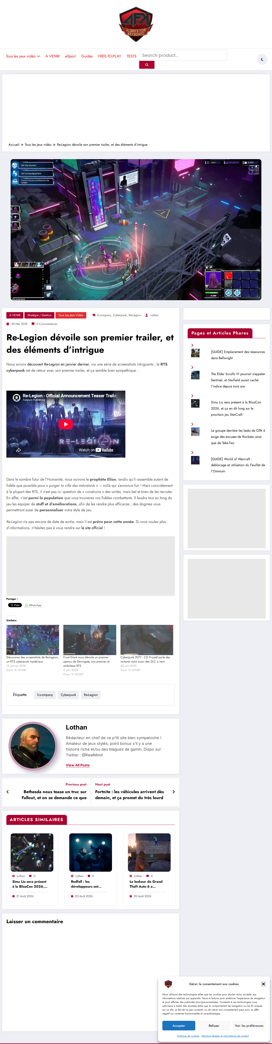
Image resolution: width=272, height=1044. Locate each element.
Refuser (214, 1025)
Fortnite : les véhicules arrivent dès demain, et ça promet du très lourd (129, 795)
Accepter (179, 1025)
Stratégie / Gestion (39, 315)
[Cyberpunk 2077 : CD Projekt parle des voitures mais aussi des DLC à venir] (146, 640)
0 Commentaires (47, 324)
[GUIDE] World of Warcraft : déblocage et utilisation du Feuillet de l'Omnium (238, 465)
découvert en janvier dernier (58, 364)
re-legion (135, 315)
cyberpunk (120, 315)
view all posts (78, 765)
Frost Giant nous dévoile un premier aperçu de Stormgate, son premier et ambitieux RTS (86, 661)
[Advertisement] (136, 110)
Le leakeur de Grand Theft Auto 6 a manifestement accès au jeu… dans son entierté (146, 884)
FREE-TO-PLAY (109, 56)
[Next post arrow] (173, 792)
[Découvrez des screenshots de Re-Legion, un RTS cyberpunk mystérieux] (32, 640)
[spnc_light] (262, 59)
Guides (87, 56)
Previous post (76, 784)
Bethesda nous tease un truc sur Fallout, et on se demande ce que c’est (54, 795)
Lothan (154, 315)
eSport (70, 56)
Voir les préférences (249, 1025)
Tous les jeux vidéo (21, 56)
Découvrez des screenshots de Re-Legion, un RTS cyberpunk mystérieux (32, 659)
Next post (102, 784)
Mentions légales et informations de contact (225, 1036)
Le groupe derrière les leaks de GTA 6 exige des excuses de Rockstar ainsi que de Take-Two (238, 436)
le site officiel (92, 528)
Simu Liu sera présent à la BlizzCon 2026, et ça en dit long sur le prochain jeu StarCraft (30, 884)
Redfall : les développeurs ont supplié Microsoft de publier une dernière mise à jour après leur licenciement (88, 884)
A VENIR (52, 56)
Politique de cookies (188, 1036)
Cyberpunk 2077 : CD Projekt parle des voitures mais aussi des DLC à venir (145, 659)
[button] (263, 984)
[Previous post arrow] (7, 792)
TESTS (131, 56)
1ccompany (104, 315)
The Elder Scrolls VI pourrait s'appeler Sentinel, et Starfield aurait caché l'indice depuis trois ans (238, 380)
